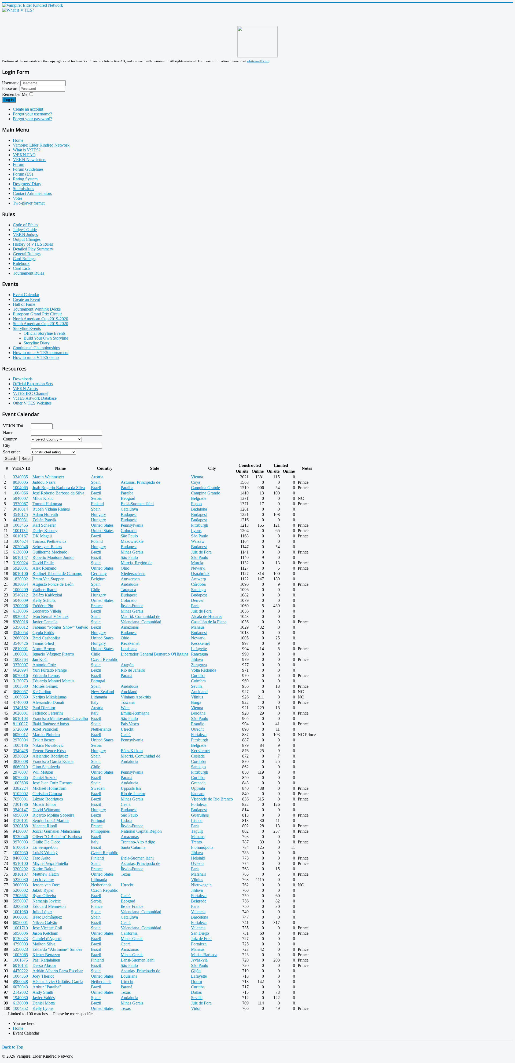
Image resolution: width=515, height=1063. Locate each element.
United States (102, 525)
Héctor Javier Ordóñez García (57, 981)
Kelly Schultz (44, 600)
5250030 (20, 879)
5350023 (20, 949)
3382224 (20, 788)
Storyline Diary (37, 343)
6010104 (20, 718)
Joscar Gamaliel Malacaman (56, 831)
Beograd (128, 498)
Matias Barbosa (204, 954)
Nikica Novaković (48, 745)
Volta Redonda (203, 670)
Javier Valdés (43, 997)
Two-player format (29, 203)
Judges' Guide (25, 229)
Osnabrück (200, 573)
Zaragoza (199, 664)
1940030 (20, 997)
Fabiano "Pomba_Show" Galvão (60, 627)
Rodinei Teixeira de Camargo (57, 573)
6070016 (20, 675)
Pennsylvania (132, 525)
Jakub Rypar (43, 890)
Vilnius (197, 697)
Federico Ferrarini (47, 713)
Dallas (196, 992)
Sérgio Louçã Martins (50, 820)
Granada (198, 783)
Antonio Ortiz (44, 664)
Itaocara (197, 793)
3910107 (20, 874)
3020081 (20, 713)
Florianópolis (202, 847)
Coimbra (198, 681)
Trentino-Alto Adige (138, 842)
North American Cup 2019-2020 (40, 318)
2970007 (20, 772)
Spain (96, 482)
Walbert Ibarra (44, 589)
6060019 (20, 767)
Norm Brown (43, 648)
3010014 (20, 509)
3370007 (20, 664)
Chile (95, 589)
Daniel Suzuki (44, 777)
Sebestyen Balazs (47, 546)
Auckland (129, 691)
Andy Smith (42, 992)
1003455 (20, 525)
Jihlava (197, 659)
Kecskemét (130, 643)
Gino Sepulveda (46, 767)
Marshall (198, 874)
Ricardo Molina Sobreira (53, 815)
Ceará (126, 734)
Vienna (197, 477)
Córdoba (198, 584)
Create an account (28, 109)
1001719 (20, 928)
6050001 (20, 922)
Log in (9, 100)
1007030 (20, 852)
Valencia (198, 911)
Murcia (197, 562)
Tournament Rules (28, 273)
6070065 (20, 777)
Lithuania (99, 697)
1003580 (20, 686)
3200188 (20, 826)
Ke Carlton (41, 691)
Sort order (11, 452)
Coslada (198, 756)
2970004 (20, 740)
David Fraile (43, 562)
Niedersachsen (133, 573)
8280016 (20, 622)
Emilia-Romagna (135, 713)
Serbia (96, 498)
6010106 (20, 573)
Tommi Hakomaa (47, 503)
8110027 (20, 724)
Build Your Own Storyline (46, 338)
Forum (18, 164)
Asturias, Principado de (140, 482)
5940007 (20, 498)
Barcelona (199, 917)
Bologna (198, 713)
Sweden (98, 788)
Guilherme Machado (49, 552)
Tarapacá (128, 589)
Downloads (22, 379)
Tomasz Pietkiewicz (49, 541)
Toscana (128, 702)
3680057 (20, 691)
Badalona (199, 509)
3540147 (20, 809)
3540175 (20, 514)
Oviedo (197, 863)
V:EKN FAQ (24, 154)
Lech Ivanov (43, 879)
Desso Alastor (44, 965)
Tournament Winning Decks (37, 309)
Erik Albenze (43, 740)
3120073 (20, 681)
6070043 (20, 987)
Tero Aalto (41, 858)
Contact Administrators (32, 193)
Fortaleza (199, 734)
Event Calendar (26, 294)
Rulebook (21, 263)
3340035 (20, 477)
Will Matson (42, 772)
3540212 (20, 595)
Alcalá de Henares (206, 616)
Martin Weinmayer (48, 477)
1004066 (20, 493)
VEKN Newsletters (29, 159)
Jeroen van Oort (46, 885)
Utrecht (127, 729)
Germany (99, 573)
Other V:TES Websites (32, 403)
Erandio (197, 724)
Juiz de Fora (201, 552)
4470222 (20, 971)
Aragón (127, 664)
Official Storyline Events (44, 333)
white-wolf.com (258, 61)
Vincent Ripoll (44, 826)
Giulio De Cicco (46, 842)
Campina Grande (205, 487)
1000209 (20, 589)
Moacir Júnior (44, 804)
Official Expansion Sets (33, 383)
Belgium (98, 579)
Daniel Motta (43, 1003)
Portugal (98, 681)
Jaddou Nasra (44, 482)
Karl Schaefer (44, 525)
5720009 (20, 729)
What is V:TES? (27, 150)
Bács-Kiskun (132, 750)
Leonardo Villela (46, 611)
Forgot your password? (32, 119)
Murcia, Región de (136, 562)
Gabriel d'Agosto (46, 938)
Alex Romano (44, 568)
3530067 (20, 503)
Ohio (125, 568)
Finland (97, 503)
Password (11, 88)
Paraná (126, 675)
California (129, 933)
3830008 (20, 761)
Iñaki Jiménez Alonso (50, 724)
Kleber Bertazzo (46, 954)
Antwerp (198, 579)
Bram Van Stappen (48, 579)
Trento (196, 842)
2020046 (20, 546)
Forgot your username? (32, 114)
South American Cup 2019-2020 (40, 323)
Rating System (25, 179)
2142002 (20, 992)
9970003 (20, 842)
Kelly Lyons (42, 1008)
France (96, 605)
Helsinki (198, 858)
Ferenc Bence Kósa (49, 750)
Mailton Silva (43, 944)
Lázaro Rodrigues (47, 799)
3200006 (20, 605)
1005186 (20, 745)
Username (10, 83)
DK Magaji (42, 536)
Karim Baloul (44, 869)
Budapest (129, 514)
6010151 (20, 965)
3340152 (20, 707)
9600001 (20, 917)
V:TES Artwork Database (35, 398)
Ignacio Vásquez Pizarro (53, 654)
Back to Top (12, 1047)
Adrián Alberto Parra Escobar (57, 971)
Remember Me (14, 94)
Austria (97, 477)
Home (18, 140)
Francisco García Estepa (52, 761)
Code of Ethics (25, 225)
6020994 (20, 670)
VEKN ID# (13, 426)
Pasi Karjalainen (46, 960)
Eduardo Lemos (46, 675)
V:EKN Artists (25, 388)
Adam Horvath (45, 514)
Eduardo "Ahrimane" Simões (57, 949)
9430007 (20, 831)
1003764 (20, 659)
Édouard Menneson (49, 906)
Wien (125, 707)
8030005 (20, 482)
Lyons (196, 530)
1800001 (20, 654)
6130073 (20, 938)
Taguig (197, 831)
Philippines (100, 831)
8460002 (20, 858)
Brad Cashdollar (46, 638)
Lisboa (126, 820)
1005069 (20, 697)
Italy (94, 702)
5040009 (20, 600)
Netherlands (101, 729)
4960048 (20, 981)
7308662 (20, 895)
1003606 (20, 783)
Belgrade (198, 498)
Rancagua (199, 654)
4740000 (20, 702)
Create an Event (26, 299)
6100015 (20, 847)
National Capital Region (141, 831)
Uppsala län (131, 788)
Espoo (196, 503)
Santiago (198, 589)
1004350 (20, 976)
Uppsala (198, 788)
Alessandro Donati (48, 702)
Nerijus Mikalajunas (49, 697)
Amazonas (130, 627)
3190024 (20, 562)
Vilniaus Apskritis (136, 697)
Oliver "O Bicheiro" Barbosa (57, 836)
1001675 (20, 960)
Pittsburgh (199, 525)
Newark (198, 568)
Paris (195, 605)
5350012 (20, 627)
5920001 (20, 568)
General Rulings (27, 254)
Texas (126, 874)
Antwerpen (130, 579)
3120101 (20, 820)
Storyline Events (27, 328)
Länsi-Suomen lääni (137, 960)
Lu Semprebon (45, 847)
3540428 (20, 750)
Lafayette (199, 648)
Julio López (42, 911)
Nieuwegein (201, 885)
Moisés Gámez (45, 686)
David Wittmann (46, 809)
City (6, 445)
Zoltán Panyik (44, 520)
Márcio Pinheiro (46, 734)
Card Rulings (24, 258)
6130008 (20, 1003)
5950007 (20, 901)
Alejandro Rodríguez (50, 756)
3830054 (20, 584)
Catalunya (129, 509)
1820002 (20, 579)
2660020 (20, 638)
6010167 (20, 536)
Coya (195, 482)
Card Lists (21, 268)
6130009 (20, 552)
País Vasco (130, 724)
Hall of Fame (24, 304)
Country (10, 439)
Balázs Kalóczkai (47, 595)
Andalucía (129, 584)
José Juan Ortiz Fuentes (52, 783)
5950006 (20, 933)
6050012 (20, 734)
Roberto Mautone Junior (53, 557)
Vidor (196, 1008)
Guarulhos (200, 815)
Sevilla (197, 686)
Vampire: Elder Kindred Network (41, 145)
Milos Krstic (42, 498)
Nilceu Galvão (44, 922)
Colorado (129, 530)
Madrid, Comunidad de (140, 616)
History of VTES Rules (33, 244)
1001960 (20, 911)
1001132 (20, 530)
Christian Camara (47, 793)
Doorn (196, 981)
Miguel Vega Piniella (50, 863)
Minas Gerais (132, 552)
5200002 (20, 890)
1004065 (20, 487)
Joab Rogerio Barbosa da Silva (58, 487)
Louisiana (129, 648)
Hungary (98, 514)
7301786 (20, 804)
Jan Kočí (39, 659)
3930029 (20, 756)
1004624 (20, 541)
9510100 (20, 863)
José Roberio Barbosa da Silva (58, 493)
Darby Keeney (44, 530)
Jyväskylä (199, 960)
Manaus (197, 627)
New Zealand (102, 691)
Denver (197, 600)
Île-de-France (132, 605)
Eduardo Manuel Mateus (53, 681)
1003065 (20, 954)
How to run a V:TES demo (36, 357)
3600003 (20, 885)
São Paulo (129, 536)
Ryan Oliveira (44, 895)
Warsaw (198, 541)
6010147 (20, 557)
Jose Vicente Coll (47, 928)
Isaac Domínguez (47, 917)
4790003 (20, 944)
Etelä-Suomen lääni (137, 503)
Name (8, 432)
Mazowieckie (132, 541)
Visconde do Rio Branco (212, 799)
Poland (97, 541)
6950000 (20, 815)
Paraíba (127, 487)
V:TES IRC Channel (30, 393)
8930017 (20, 616)
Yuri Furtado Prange (49, 670)
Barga (196, 702)
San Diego (200, 933)
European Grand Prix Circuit (37, 314)
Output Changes (27, 239)
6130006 (20, 611)
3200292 (20, 869)
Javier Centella (44, 622)
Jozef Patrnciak (45, 729)
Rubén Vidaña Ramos (51, 509)
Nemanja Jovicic (46, 901)
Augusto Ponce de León (52, 584)
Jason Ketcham (45, 933)
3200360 (20, 906)
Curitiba (198, 675)
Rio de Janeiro (133, 670)
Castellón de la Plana (208, 622)
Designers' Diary (27, 183)
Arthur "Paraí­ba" (46, 987)
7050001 (20, 799)
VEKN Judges (25, 234)
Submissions (23, 188)
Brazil (96, 487)
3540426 (20, 643)
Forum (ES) (23, 174)
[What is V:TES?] (18, 10)
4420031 (20, 520)
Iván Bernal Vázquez (50, 616)
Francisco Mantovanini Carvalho (60, 718)
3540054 (20, 632)
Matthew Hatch (45, 874)
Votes (17, 198)
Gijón (196, 971)
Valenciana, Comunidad (141, 622)
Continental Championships (36, 347)
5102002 (20, 793)
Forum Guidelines (28, 169)
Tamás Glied (43, 643)
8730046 (20, 836)
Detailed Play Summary (33, 249)
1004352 (20, 1008)
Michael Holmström (49, 788)
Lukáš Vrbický (45, 852)
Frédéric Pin (42, 605)
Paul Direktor (43, 707)
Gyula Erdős (43, 632)
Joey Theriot (43, 976)
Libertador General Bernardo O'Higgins (154, 654)
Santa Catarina (133, 847)
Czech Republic (104, 659)
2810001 (20, 648)
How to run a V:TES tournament (40, 352)
